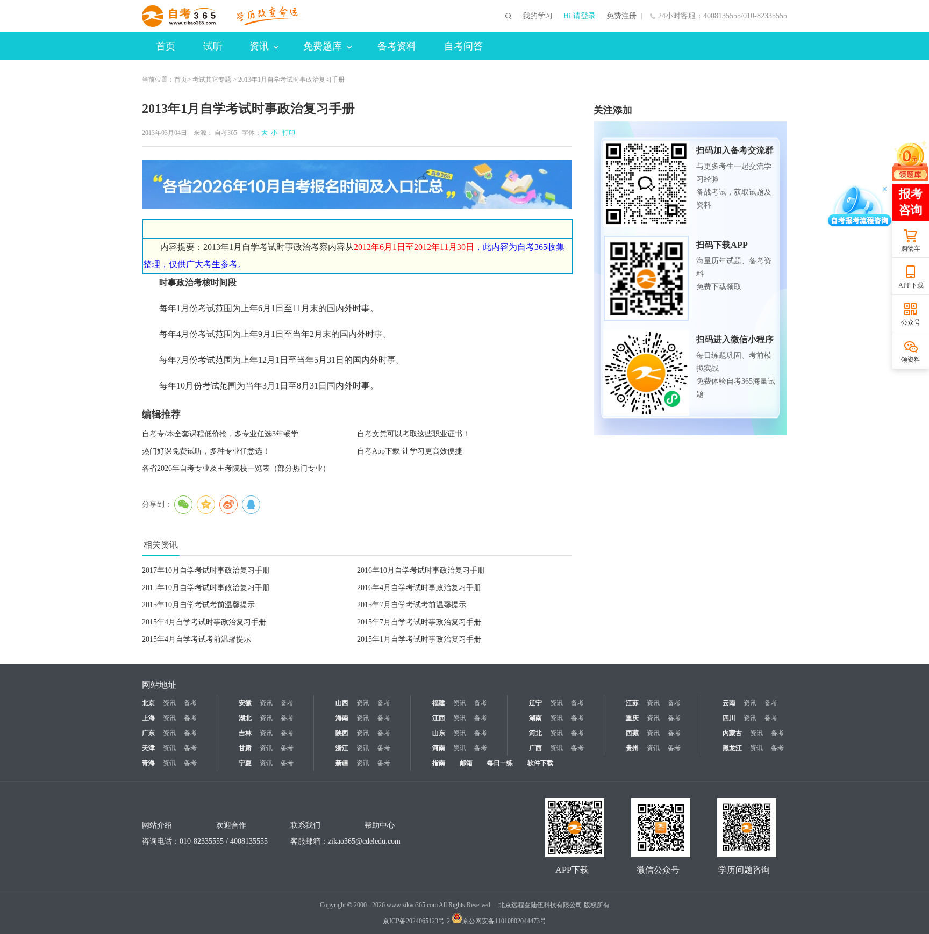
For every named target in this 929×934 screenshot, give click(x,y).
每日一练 (500, 763)
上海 (148, 718)
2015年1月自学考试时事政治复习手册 (419, 639)
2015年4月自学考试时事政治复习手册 (204, 622)
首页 (165, 46)
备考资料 (396, 46)
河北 (535, 733)
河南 (438, 748)
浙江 (341, 748)
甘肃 (245, 748)
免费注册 (621, 16)
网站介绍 (157, 825)
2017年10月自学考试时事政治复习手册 (206, 570)
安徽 (245, 703)
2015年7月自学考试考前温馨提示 (411, 605)
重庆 (632, 718)
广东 (148, 733)
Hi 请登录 (579, 16)
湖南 (535, 718)
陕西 (341, 733)
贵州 (632, 748)
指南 (438, 763)
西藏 (632, 733)
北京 (148, 703)
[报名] (357, 184)
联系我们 (305, 825)
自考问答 (463, 46)
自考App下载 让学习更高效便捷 (409, 451)
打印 (287, 132)
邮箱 (466, 763)
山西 (341, 703)
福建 (438, 703)
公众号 (910, 322)
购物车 (910, 248)
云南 (729, 703)
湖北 (245, 718)
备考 (190, 703)
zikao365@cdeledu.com (364, 841)
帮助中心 (380, 825)
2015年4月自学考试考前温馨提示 (196, 639)
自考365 (226, 132)
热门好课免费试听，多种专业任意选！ (206, 451)
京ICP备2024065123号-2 (416, 921)
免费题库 (322, 46)
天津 (148, 748)
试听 (213, 46)
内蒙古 (732, 733)
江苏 (632, 703)
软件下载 (540, 763)
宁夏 (245, 763)
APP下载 (911, 285)
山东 (438, 733)
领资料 (910, 359)
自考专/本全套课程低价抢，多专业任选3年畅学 (220, 434)
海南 (341, 718)
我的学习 (538, 16)
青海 (148, 763)
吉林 (245, 733)
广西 (535, 748)
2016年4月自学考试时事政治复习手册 (419, 588)
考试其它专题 (211, 79)
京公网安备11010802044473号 (504, 921)
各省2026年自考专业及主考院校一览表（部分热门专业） (236, 468)
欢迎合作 (231, 825)
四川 (729, 718)
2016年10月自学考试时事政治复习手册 (421, 570)
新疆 (341, 763)
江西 (438, 718)
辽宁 (535, 703)
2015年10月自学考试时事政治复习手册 (206, 588)
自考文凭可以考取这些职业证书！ (413, 434)
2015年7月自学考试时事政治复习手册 (419, 622)
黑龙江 (732, 748)
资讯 (259, 46)
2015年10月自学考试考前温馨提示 (198, 605)
